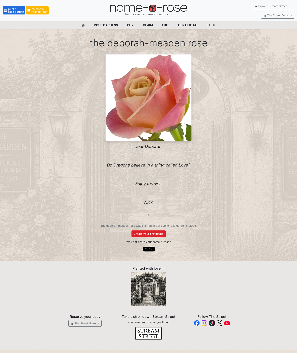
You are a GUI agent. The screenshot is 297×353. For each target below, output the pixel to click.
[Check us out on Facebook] (197, 323)
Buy (130, 25)
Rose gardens (106, 25)
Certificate (188, 25)
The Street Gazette (279, 15)
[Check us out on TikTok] (212, 323)
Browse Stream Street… (273, 6)
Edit (165, 25)
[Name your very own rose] (148, 289)
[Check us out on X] (219, 323)
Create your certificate (148, 233)
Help (211, 25)
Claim (148, 25)
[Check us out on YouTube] (227, 323)
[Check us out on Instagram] (204, 323)
